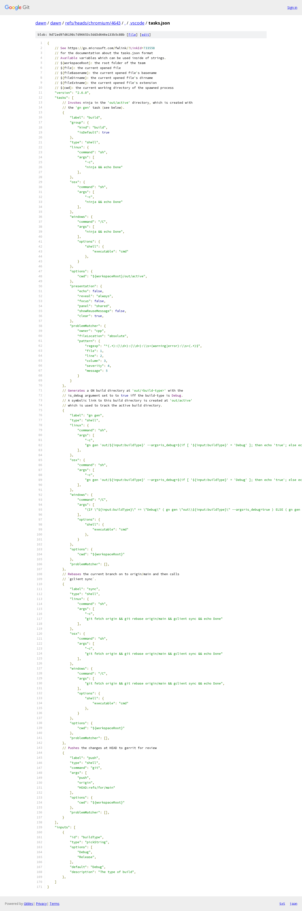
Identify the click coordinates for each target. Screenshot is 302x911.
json (293, 903)
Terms (54, 903)
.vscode (137, 23)
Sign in (292, 7)
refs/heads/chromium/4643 (93, 23)
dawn (40, 23)
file (132, 35)
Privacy (41, 903)
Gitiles (28, 903)
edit (145, 35)
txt (282, 903)
